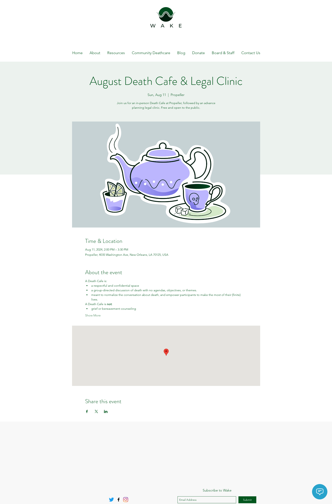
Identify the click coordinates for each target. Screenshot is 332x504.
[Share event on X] (96, 411)
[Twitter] (111, 499)
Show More (93, 315)
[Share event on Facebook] (87, 411)
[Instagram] (125, 499)
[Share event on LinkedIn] (106, 411)
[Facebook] (118, 499)
